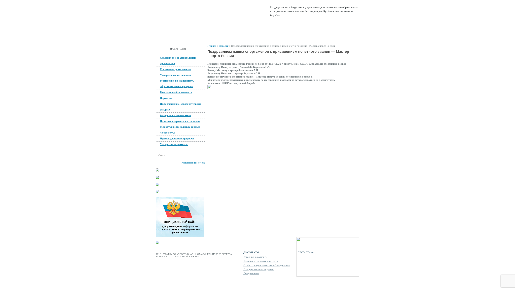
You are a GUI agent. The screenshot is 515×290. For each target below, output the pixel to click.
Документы (209, 36)
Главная (166, 36)
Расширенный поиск (193, 162)
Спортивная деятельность (246, 36)
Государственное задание (258, 269)
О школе (187, 36)
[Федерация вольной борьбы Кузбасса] (157, 170)
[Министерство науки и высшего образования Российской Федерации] (157, 177)
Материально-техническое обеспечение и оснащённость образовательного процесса (177, 81)
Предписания (251, 273)
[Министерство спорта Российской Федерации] (157, 192)
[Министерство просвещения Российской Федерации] (157, 185)
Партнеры (166, 97)
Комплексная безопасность (176, 92)
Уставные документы (255, 257)
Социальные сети (316, 36)
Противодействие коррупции (177, 138)
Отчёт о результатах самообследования (266, 265)
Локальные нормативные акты (260, 261)
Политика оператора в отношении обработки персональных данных (180, 124)
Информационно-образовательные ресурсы (180, 106)
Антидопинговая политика (175, 115)
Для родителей (284, 36)
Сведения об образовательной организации (178, 60)
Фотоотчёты (167, 132)
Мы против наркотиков (174, 144)
